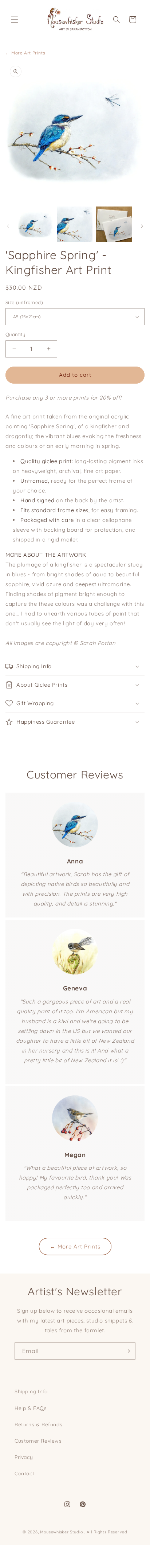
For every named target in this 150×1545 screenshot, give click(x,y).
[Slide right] (142, 226)
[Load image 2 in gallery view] (75, 224)
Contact (24, 1473)
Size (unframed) (24, 302)
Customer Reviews (38, 1441)
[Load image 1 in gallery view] (36, 224)
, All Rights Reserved (105, 1531)
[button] (15, 20)
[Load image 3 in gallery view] (114, 224)
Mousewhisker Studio (61, 1531)
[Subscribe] (127, 1351)
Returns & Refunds (38, 1424)
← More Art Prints (25, 53)
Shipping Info (31, 1391)
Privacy (24, 1457)
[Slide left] (8, 226)
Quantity (15, 334)
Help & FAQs (31, 1408)
